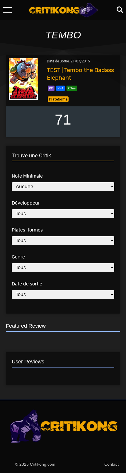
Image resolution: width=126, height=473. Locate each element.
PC (51, 88)
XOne (72, 88)
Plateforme (58, 99)
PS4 (60, 88)
